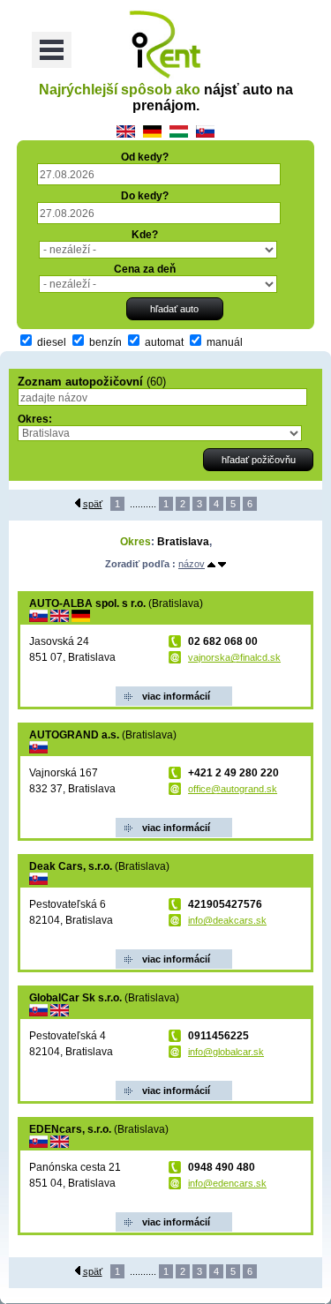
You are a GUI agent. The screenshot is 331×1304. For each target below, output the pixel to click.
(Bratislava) (116, 603)
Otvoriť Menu (51, 50)
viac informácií (176, 696)
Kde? (145, 235)
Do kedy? (145, 196)
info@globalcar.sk (226, 1051)
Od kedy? (145, 157)
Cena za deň (145, 269)
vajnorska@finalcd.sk (234, 657)
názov (191, 563)
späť (92, 503)
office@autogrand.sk (232, 788)
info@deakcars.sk (227, 920)
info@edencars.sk (227, 1183)
